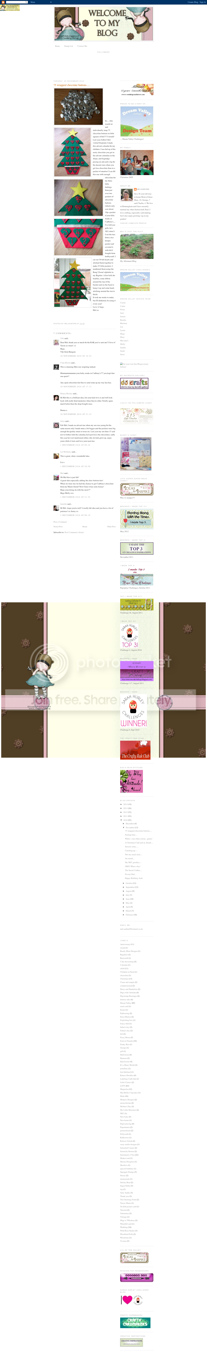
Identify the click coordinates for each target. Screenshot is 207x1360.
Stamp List (68, 46)
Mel (62, 473)
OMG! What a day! (132, 866)
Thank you (124, 1196)
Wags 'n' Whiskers (127, 1220)
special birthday (126, 1168)
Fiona (122, 309)
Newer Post (58, 526)
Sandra (123, 347)
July (128, 895)
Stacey (123, 1175)
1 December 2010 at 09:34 (75, 445)
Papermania (125, 1127)
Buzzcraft (124, 958)
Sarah (122, 350)
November (130, 827)
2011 (125, 816)
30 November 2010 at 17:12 (76, 386)
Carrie (122, 306)
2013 (125, 808)
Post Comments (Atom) (74, 532)
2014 (125, 804)
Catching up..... (131, 850)
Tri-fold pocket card (128, 1206)
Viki (62, 338)
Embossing (124, 1013)
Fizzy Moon (125, 1037)
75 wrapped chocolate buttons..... (138, 830)
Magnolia (124, 1089)
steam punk (125, 1179)
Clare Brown (65, 362)
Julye (62, 421)
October (129, 883)
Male (122, 1096)
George (123, 1047)
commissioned (126, 985)
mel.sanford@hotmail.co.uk (131, 929)
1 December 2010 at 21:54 (75, 497)
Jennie (122, 316)
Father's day (125, 1030)
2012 (125, 812)
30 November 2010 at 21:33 (76, 414)
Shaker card (125, 1158)
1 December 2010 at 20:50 (75, 466)
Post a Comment (60, 521)
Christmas (124, 978)
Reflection (124, 1137)
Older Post (111, 526)
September (130, 887)
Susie (122, 354)
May (128, 902)
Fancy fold (124, 1023)
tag (121, 1189)
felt (121, 1034)
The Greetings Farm (128, 1199)
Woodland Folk (126, 1234)
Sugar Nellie (125, 1185)
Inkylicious (125, 1061)
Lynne (122, 330)
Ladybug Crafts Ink (128, 1078)
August (129, 891)
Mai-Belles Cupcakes (129, 1092)
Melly (122, 344)
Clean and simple (127, 982)
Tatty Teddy (125, 1192)
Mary (122, 337)
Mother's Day (125, 1106)
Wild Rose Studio (127, 1230)
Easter (122, 1009)
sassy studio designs (128, 1144)
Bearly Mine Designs (128, 951)
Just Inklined (125, 1072)
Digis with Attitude (128, 992)
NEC (122, 1113)
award (122, 947)
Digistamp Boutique (128, 996)
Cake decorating (127, 961)
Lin (121, 326)
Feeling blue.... (131, 834)
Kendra (123, 320)
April (128, 906)
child (122, 968)
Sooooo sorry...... (132, 846)
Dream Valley (125, 1003)
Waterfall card (126, 1223)
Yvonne (123, 1241)
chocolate (124, 975)
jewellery (124, 1068)
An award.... (130, 858)
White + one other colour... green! (138, 838)
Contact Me (82, 46)
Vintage (123, 1216)
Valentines (124, 1213)
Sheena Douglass (127, 1161)
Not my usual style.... (133, 854)
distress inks (125, 999)
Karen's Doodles (126, 1075)
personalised (125, 1130)
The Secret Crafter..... (133, 870)
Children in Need (127, 971)
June (128, 899)
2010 (125, 820)
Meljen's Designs (127, 1099)
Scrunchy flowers (127, 1151)
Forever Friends (126, 1040)
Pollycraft (124, 1134)
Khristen (123, 323)
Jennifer (63, 504)
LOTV (122, 1085)
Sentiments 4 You (127, 1154)
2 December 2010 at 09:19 (75, 515)
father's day (124, 1027)
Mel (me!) (124, 340)
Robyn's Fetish (126, 1141)
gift (121, 1051)
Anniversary (125, 944)
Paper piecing (125, 1123)
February (130, 914)
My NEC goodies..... (133, 862)
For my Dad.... (130, 874)
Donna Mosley (66, 393)
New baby (124, 1116)
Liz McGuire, (65, 451)
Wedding (124, 1227)
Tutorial (123, 1210)
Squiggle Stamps (127, 1172)
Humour (123, 1058)
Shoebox (123, 1165)
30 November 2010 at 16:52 (76, 355)
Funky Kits (124, 1044)
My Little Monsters (128, 1110)
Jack (122, 313)
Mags (122, 333)
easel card (124, 1006)
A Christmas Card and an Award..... (139, 842)
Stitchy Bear (125, 1182)
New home (124, 1120)
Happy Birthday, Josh (134, 878)
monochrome (125, 1103)
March (129, 910)
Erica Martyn (125, 1016)
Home (57, 46)
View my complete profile (133, 223)
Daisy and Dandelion (128, 989)
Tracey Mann (125, 1203)
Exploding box (126, 1020)
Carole (123, 302)
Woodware (124, 1237)
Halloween (124, 1054)
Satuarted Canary (127, 1147)
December (130, 823)
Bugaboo (124, 954)
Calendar (124, 964)
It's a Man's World (127, 1065)
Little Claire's (125, 1082)
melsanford (143, 189)
